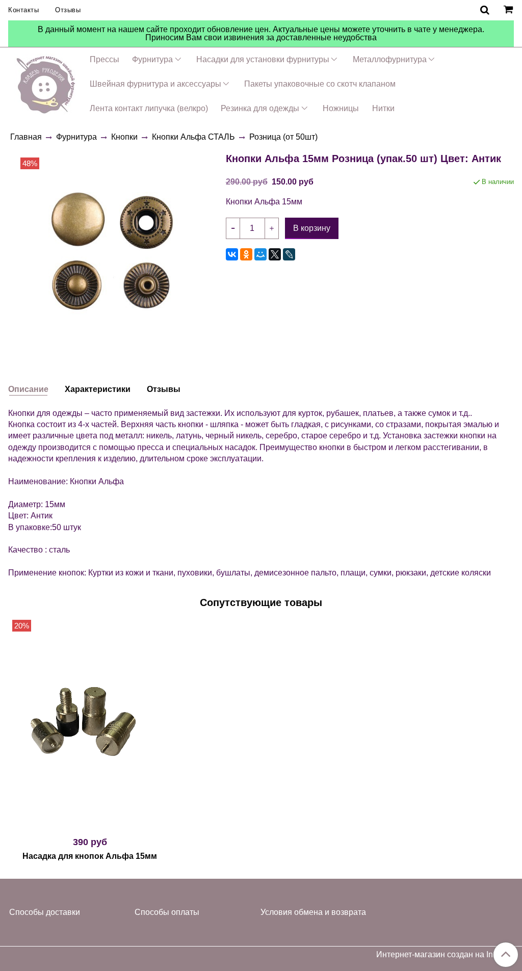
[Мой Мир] (260, 254)
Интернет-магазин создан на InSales (445, 955)
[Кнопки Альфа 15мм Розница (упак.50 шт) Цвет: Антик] (113, 249)
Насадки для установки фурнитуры (262, 59)
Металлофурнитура (390, 59)
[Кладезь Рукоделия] (45, 83)
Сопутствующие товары (261, 602)
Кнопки (124, 137)
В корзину (90, 824)
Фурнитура (152, 59)
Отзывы (68, 10)
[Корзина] (510, 10)
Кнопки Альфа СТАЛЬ (193, 137)
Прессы (104, 59)
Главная (26, 137)
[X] (275, 254)
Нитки (383, 108)
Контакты (23, 10)
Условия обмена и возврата (313, 912)
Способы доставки (44, 912)
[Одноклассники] (246, 254)
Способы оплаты (167, 912)
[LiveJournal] (289, 254)
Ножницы (341, 108)
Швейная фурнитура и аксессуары (155, 84)
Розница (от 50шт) (283, 137)
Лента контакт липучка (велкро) (149, 108)
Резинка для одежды (260, 108)
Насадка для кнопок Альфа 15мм (89, 856)
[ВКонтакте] (232, 254)
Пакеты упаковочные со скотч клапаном (320, 84)
